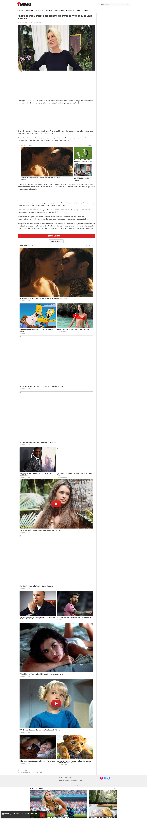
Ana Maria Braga (25, 772)
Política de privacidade (37, 779)
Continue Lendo (55, 236)
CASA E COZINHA (59, 10)
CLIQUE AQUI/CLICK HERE (76, 780)
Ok (43, 815)
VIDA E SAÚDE (39, 10)
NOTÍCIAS (20, 10)
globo (32, 772)
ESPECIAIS (87, 10)
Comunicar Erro (55, 241)
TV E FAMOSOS (29, 10)
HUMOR (79, 10)
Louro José (38, 772)
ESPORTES (49, 10)
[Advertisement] (56, 87)
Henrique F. (38, 22)
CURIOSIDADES (70, 10)
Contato (29, 779)
